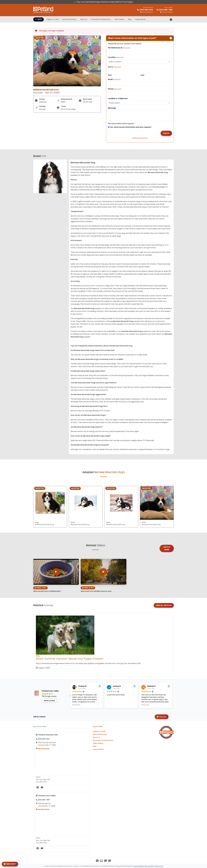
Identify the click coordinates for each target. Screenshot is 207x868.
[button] (172, 695)
